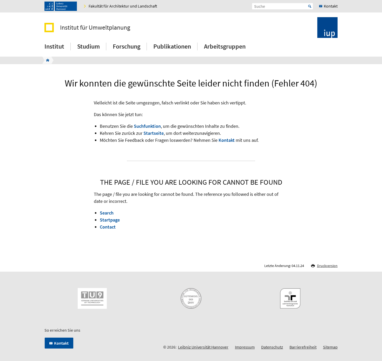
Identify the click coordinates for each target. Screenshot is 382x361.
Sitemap (330, 347)
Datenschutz (272, 347)
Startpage (110, 220)
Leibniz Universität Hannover (203, 347)
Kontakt (227, 140)
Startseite (153, 133)
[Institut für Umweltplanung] (46, 60)
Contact (108, 227)
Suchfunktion (147, 126)
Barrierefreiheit (303, 347)
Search (107, 213)
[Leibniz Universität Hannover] (60, 6)
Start (310, 6)
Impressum (245, 347)
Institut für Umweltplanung (95, 27)
